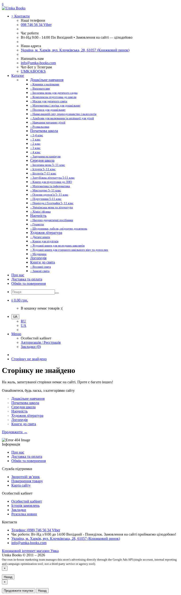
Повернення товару (27, 481)
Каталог (17, 76)
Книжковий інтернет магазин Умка (30, 551)
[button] (19, 300)
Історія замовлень (25, 506)
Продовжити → (14, 432)
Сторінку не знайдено (29, 359)
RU (23, 321)
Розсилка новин (24, 514)
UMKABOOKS (33, 71)
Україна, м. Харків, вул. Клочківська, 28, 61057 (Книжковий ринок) (75, 50)
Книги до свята (23, 424)
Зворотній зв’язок (25, 477)
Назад (8, 577)
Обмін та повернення (28, 283)
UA (23, 325)
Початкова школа (25, 403)
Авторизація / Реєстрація (41, 342)
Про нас (17, 275)
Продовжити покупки (18, 590)
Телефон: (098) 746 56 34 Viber (35, 530)
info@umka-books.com (38, 63)
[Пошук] (57, 293)
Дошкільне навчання (28, 399)
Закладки (18, 510)
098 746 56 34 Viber (36, 25)
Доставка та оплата (26, 279)
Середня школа (23, 407)
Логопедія (19, 420)
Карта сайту (21, 485)
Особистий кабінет (26, 501)
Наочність (19, 411)
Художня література (27, 415)
